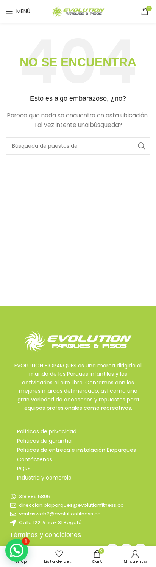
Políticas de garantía (44, 441)
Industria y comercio (44, 477)
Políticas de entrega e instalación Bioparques (76, 450)
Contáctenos (34, 459)
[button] (16, 550)
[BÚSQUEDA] (141, 146)
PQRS (24, 468)
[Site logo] (78, 11)
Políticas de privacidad (46, 431)
